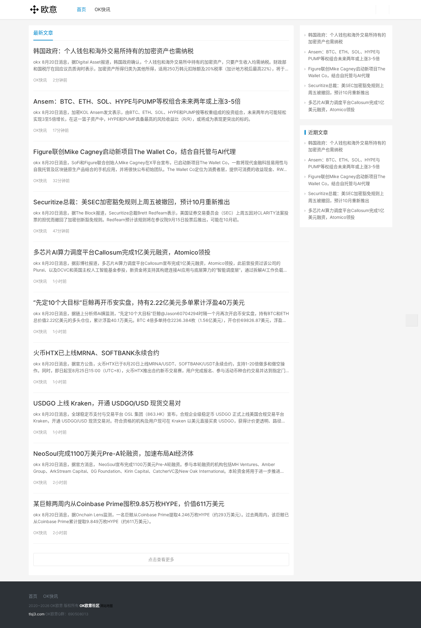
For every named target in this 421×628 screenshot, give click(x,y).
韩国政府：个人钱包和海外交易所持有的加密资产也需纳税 (113, 51)
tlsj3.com (36, 614)
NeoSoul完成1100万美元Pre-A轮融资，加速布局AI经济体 (113, 453)
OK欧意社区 (90, 605)
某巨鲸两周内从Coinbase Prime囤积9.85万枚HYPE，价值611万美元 (128, 504)
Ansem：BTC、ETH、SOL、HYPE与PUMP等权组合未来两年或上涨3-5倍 (137, 101)
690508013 (78, 614)
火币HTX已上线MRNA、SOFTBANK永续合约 (96, 353)
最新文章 (43, 33)
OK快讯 (102, 9)
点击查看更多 (161, 559)
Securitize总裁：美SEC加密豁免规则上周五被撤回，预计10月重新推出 (131, 202)
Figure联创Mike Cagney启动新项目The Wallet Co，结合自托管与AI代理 (134, 152)
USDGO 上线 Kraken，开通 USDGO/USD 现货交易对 (107, 403)
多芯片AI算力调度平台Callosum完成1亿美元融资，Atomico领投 (122, 252)
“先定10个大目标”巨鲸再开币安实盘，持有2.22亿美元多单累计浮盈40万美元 (139, 302)
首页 (81, 9)
